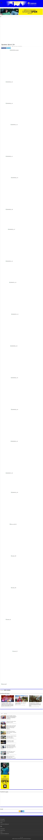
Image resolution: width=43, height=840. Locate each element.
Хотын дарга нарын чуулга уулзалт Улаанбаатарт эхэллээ (11, 752)
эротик (9, 690)
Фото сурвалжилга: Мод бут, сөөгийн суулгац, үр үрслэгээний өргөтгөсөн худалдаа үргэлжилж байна (35, 704)
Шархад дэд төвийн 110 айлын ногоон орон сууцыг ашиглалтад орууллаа (11, 737)
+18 (13, 46)
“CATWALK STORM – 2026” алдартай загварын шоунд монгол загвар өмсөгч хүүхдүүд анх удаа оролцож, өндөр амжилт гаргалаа (7, 704)
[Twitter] (23, 811)
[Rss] (19, 811)
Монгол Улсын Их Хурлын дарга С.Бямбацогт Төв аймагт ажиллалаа (11, 732)
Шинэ (2, 713)
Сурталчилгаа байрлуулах (4, 824)
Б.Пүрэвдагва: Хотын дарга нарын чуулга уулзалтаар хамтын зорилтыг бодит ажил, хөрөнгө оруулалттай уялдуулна (8, 747)
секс (5, 690)
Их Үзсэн (5, 713)
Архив (1, 822)
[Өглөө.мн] (21, 3)
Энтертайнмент (20, 46)
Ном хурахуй (2, 819)
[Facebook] (21, 811)
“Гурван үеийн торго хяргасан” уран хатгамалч (20, 703)
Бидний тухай (2, 820)
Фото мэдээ (16, 46)
